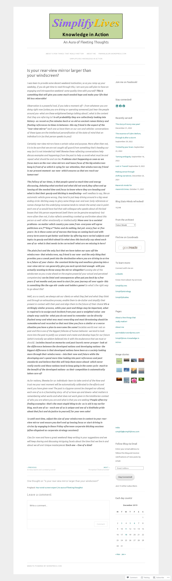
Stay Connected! (125, 477)
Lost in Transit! (121, 166)
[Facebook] (120, 105)
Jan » (123, 554)
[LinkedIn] (116, 105)
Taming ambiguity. (123, 157)
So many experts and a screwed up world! (41, 469)
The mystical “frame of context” (99, 469)
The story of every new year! (127, 124)
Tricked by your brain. (124, 147)
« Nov (117, 554)
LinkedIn (119, 274)
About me (91, 53)
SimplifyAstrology (123, 291)
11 (126, 529)
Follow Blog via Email (126, 443)
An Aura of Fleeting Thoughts (86, 42)
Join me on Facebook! (126, 82)
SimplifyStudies (122, 297)
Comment (101, 524)
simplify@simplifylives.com (127, 431)
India (117, 427)
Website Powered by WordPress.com (44, 566)
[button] (119, 362)
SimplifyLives (121, 286)
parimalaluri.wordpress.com (112, 53)
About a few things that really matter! (65, 53)
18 (126, 535)
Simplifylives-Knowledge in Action (86, 59)
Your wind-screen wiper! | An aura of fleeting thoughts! (59, 487)
